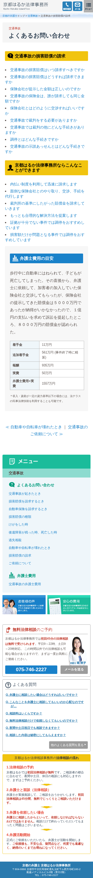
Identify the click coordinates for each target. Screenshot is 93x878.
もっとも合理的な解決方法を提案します (43, 215)
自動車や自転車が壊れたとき (30, 548)
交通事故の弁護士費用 (25, 584)
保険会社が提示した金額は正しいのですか (45, 89)
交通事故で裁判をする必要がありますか (43, 120)
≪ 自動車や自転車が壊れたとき (33, 427)
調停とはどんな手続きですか (34, 139)
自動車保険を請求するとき (28, 509)
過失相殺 (15, 540)
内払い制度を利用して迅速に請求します (43, 184)
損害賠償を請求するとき (26, 501)
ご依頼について (20, 563)
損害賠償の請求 (20, 555)
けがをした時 (18, 524)
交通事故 (33, 15)
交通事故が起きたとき (25, 493)
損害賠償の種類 (20, 517)
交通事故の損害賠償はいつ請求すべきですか (47, 70)
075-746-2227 (31, 669)
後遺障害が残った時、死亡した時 (33, 532)
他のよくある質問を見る (67, 745)
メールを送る (74, 669)
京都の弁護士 (9, 15)
